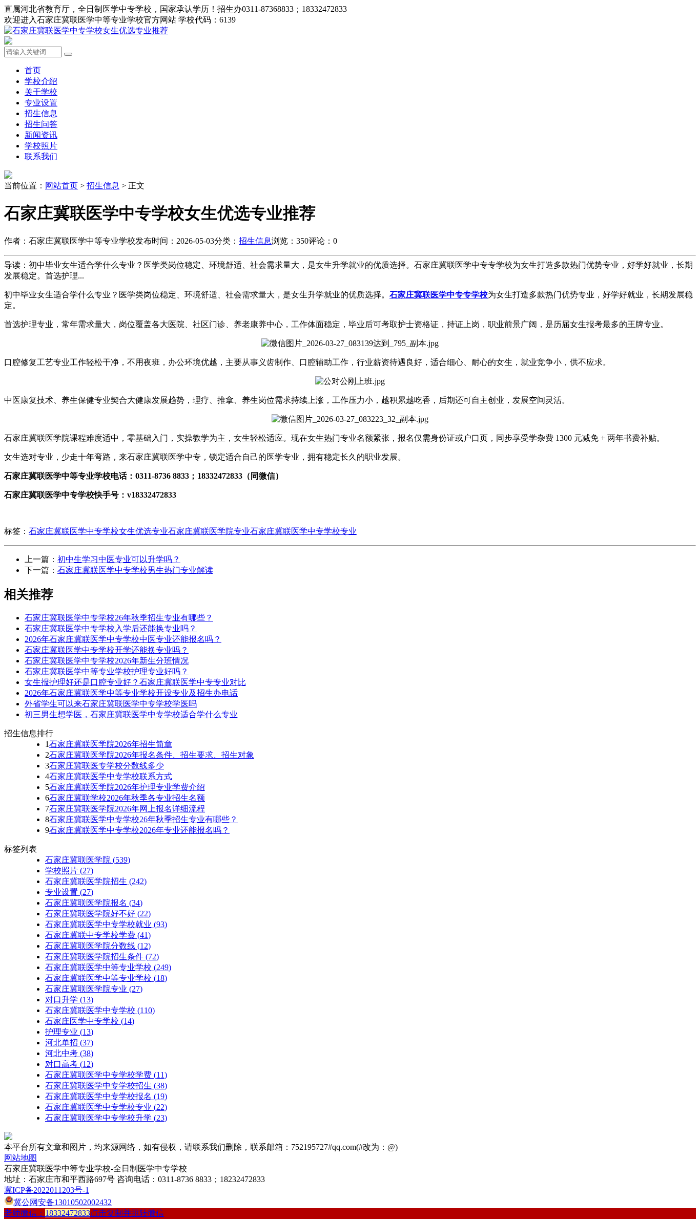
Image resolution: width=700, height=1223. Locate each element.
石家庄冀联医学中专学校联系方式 (110, 776)
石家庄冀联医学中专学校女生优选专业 (98, 531)
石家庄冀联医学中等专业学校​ (106, 978)
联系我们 (41, 156)
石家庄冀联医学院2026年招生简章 (110, 744)
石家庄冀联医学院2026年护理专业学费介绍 (127, 787)
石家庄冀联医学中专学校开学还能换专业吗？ (107, 650)
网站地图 (20, 1157)
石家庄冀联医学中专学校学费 (106, 1074)
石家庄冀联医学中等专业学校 (108, 967)
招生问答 (41, 124)
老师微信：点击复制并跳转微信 (84, 1213)
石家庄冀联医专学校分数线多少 (106, 765)
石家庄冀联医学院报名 (93, 902)
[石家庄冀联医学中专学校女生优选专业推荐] (86, 30)
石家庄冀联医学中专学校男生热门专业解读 (135, 570)
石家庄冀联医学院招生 (96, 881)
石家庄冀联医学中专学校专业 (303, 531)
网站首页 (61, 185)
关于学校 (41, 92)
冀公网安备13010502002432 (62, 1202)
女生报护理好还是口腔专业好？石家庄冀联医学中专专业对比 (135, 682)
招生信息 (41, 113)
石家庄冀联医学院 (87, 859)
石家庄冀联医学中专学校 (100, 1010)
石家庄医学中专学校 (89, 1021)
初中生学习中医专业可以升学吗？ (118, 559)
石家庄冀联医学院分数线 (98, 945)
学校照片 (41, 145)
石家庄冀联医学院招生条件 (102, 956)
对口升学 (69, 999)
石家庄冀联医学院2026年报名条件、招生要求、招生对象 (151, 754)
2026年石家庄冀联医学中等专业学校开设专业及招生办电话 (131, 693)
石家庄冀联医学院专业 (209, 531)
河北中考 (69, 1053)
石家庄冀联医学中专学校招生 (106, 1085)
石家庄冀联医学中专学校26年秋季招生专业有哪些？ (119, 617)
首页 (33, 70)
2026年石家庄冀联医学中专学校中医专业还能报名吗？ (123, 639)
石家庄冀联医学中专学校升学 (106, 1117)
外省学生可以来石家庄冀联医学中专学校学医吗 (111, 703)
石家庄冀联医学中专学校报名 (106, 1096)
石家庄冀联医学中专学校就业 (106, 924)
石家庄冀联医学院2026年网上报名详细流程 (127, 808)
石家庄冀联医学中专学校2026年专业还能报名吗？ (139, 830)
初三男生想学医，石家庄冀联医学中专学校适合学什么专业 (131, 714)
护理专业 (69, 1031)
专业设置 (41, 102)
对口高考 (69, 1064)
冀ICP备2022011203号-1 (46, 1190)
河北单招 (69, 1042)
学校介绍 (41, 81)
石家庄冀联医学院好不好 (98, 913)
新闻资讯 (41, 135)
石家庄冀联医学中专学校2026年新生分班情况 (107, 660)
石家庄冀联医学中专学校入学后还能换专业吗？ (111, 628)
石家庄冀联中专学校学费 (98, 935)
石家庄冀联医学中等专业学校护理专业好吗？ (107, 671)
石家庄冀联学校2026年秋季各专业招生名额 (127, 797)
